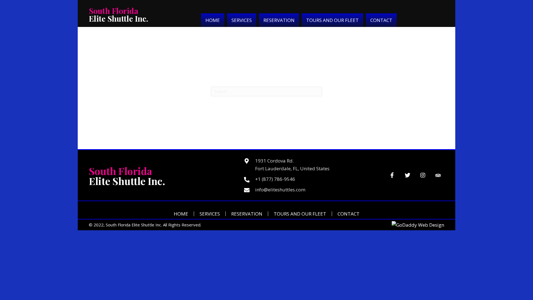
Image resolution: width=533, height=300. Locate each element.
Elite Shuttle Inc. (118, 15)
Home (181, 213)
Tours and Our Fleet (300, 213)
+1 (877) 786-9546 (275, 179)
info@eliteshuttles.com (280, 189)
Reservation (246, 213)
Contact (348, 213)
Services (210, 213)
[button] (392, 175)
